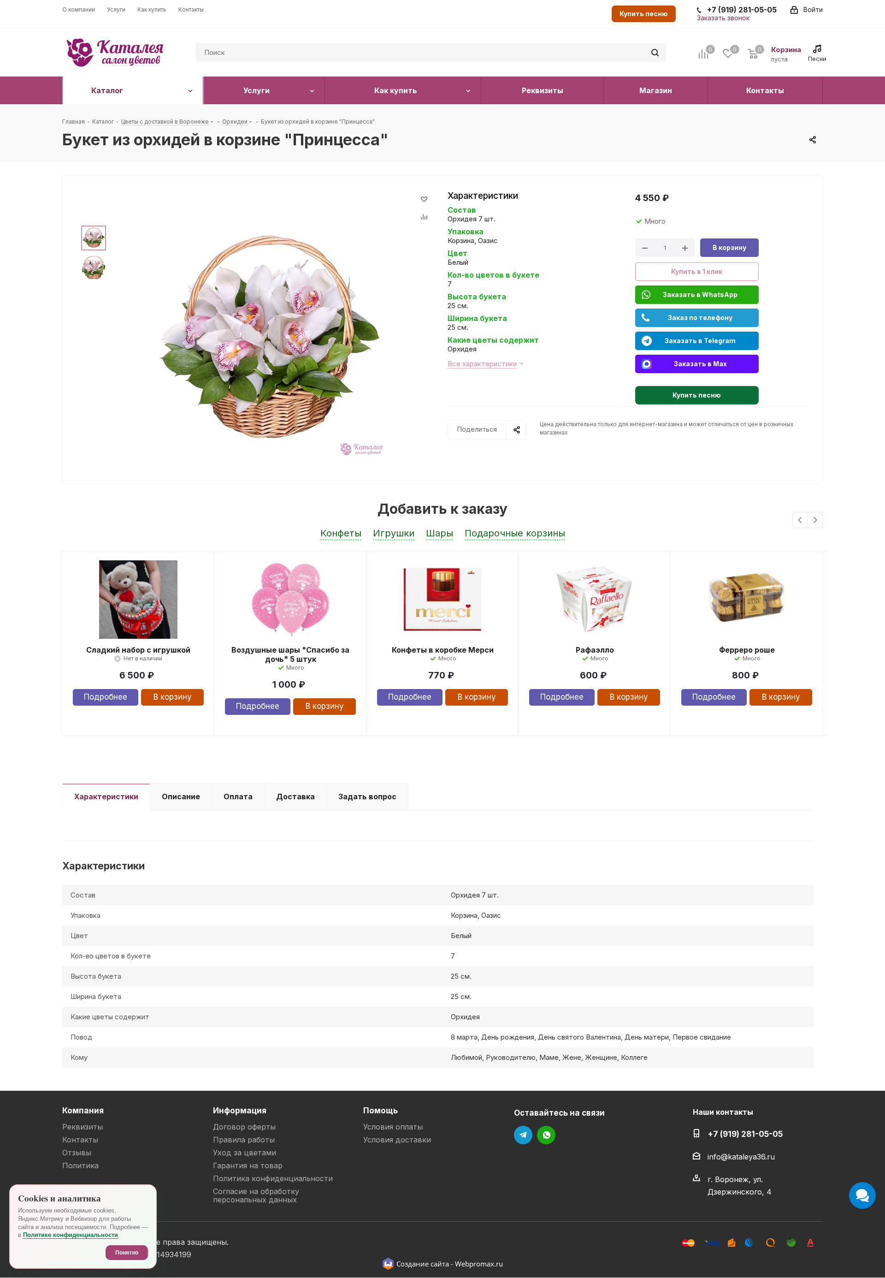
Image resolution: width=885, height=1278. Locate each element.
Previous (800, 520)
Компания (83, 1110)
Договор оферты (244, 1126)
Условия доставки (397, 1139)
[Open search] (655, 52)
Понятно (126, 1252)
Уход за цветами (244, 1152)
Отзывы (76, 1152)
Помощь (380, 1110)
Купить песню (644, 14)
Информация (239, 1110)
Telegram (523, 1135)
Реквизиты (82, 1126)
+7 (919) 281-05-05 (745, 1134)
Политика (80, 1165)
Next (815, 520)
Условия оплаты (393, 1126)
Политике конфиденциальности (70, 1234)
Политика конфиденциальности (273, 1178)
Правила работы (244, 1139)
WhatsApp (546, 1135)
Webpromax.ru (479, 1263)
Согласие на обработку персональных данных (256, 1195)
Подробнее (105, 696)
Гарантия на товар (248, 1165)
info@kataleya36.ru (741, 1156)
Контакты (80, 1139)
